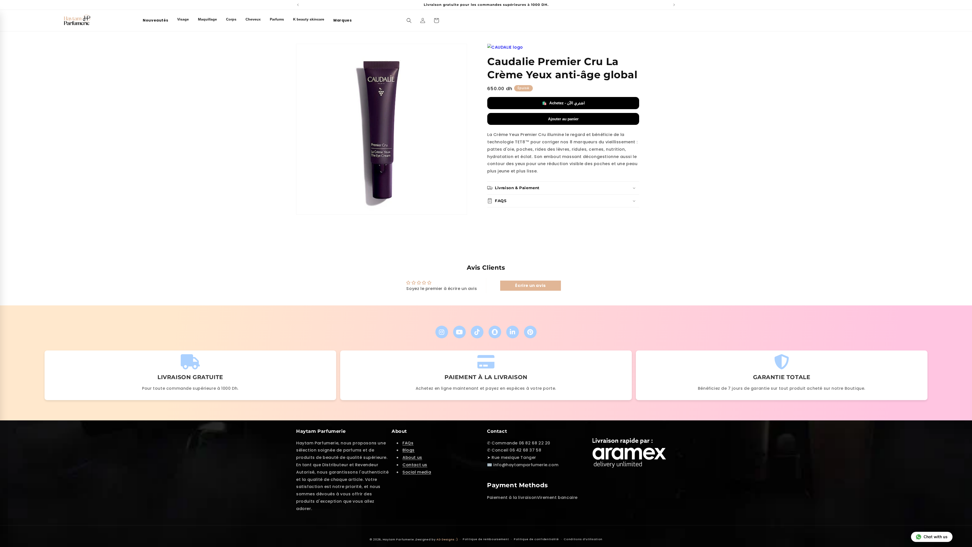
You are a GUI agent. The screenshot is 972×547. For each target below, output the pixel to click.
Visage (183, 19)
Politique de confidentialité (536, 539)
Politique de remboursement (486, 539)
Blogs (408, 450)
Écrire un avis (530, 285)
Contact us (414, 465)
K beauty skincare (308, 19)
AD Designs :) (447, 539)
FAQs (407, 443)
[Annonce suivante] (674, 5)
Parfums (277, 19)
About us (412, 457)
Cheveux (253, 19)
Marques (342, 20)
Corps (231, 19)
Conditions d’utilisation (583, 539)
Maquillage (207, 19)
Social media (416, 472)
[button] (409, 20)
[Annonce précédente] (297, 5)
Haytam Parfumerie (398, 539)
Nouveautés (155, 20)
